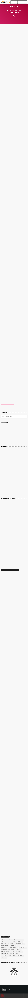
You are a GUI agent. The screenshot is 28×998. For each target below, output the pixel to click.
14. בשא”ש (5, 782)
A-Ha (14, 941)
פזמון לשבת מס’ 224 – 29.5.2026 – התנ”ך (14, 95)
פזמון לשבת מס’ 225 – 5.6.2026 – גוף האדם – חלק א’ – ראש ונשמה (13, 56)
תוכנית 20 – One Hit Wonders (15, 549)
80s (21, 940)
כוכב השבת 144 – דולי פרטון (14, 503)
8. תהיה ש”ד (5, 818)
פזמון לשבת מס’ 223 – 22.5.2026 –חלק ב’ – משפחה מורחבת (14, 133)
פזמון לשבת (5, 51)
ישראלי (3, 957)
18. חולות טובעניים (7, 746)
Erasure (4, 947)
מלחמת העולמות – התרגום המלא (11, 891)
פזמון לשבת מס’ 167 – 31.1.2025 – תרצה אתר (13, 385)
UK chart (4, 955)
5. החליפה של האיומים (8, 854)
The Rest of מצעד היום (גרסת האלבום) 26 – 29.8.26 (17, 509)
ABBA (20, 941)
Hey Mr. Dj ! (10, 483)
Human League (13, 947)
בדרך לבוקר (9, 470)
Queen (14, 951)
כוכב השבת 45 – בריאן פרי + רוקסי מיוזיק (14, 674)
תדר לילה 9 (9, 556)
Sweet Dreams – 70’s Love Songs (15, 463)
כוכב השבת (5, 671)
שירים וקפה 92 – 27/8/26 (13, 516)
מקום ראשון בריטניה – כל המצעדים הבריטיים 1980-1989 (15, 562)
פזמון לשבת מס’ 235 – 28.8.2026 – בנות (17, 523)
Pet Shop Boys (5, 951)
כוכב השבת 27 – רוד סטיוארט (10, 927)
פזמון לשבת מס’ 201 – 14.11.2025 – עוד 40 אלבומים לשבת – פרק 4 (12, 172)
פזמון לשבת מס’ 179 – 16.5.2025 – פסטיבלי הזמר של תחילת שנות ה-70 (13, 259)
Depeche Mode (5, 945)
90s (3, 941)
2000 (8, 941)
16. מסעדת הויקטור (7, 602)
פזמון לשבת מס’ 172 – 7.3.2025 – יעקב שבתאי (13, 344)
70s (15, 940)
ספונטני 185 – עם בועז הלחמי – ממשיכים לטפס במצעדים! (15, 529)
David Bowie (20, 943)
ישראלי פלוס (9, 489)
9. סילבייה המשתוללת (8, 638)
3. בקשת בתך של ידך (8, 710)
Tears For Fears (14, 953)
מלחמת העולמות (6, 888)
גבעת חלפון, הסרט (6, 599)
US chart (21, 955)
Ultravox (12, 955)
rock (20, 951)
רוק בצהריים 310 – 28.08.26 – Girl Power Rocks (15, 536)
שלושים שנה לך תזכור (12, 476)
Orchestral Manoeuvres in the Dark (11, 949)
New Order (22, 947)
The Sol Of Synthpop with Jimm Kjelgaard (15, 457)
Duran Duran (15, 945)
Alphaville (5, 943)
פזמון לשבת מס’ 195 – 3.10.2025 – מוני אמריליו (13, 215)
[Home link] (5, 2)
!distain (4, 940)
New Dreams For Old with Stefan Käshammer (12, 436)
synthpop (5, 432)
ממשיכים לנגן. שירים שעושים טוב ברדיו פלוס (17, 450)
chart (12, 943)
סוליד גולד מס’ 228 (11, 543)
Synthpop (4, 953)
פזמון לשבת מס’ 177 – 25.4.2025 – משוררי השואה (14, 304)
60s (10, 940)
